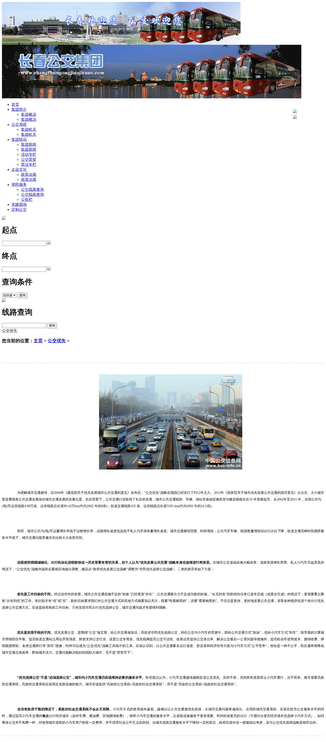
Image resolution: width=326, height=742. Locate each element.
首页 (15, 104)
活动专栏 (28, 154)
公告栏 (26, 199)
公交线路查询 (32, 189)
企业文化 (19, 169)
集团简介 (19, 109)
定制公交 (19, 209)
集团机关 (28, 129)
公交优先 (57, 340)
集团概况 (28, 114)
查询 (22, 295)
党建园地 (19, 204)
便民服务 (19, 184)
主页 (38, 340)
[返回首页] (295, 118)
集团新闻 (28, 144)
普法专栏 (28, 164)
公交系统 (19, 124)
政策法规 (28, 174)
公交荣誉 (28, 159)
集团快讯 (19, 139)
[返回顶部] (295, 112)
